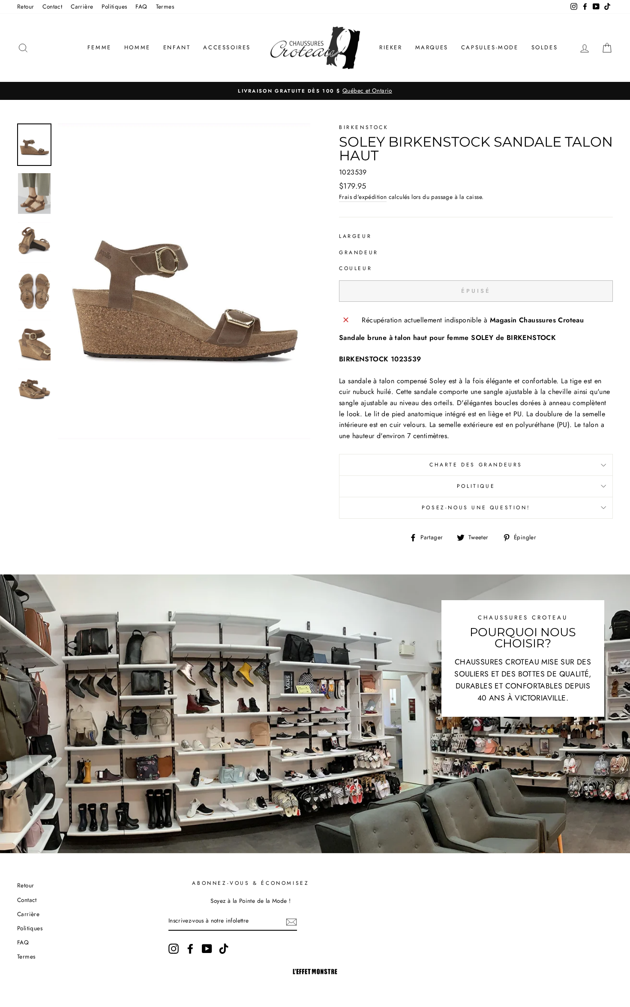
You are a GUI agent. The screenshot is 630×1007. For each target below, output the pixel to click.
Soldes (544, 47)
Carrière (82, 6)
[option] (315, 91)
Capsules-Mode (490, 47)
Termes (165, 6)
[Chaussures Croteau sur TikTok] (224, 949)
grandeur (358, 252)
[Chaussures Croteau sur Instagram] (173, 949)
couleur (355, 268)
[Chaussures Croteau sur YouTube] (207, 949)
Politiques (114, 6)
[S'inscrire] (291, 921)
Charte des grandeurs (475, 465)
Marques (431, 47)
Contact (52, 6)
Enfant (177, 47)
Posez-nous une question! (476, 507)
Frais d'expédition (363, 196)
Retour (25, 6)
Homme (137, 47)
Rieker (390, 47)
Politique (476, 486)
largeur (355, 236)
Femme (99, 47)
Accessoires (227, 47)
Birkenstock (364, 127)
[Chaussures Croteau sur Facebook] (190, 949)
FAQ (141, 6)
